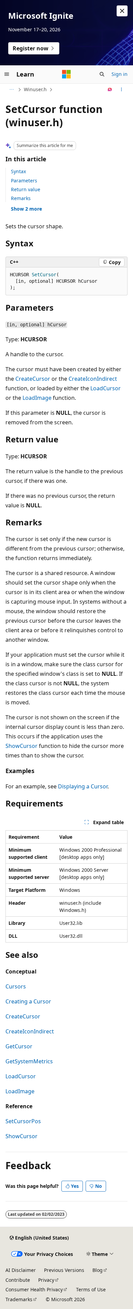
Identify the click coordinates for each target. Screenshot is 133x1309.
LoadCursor (105, 388)
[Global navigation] (7, 74)
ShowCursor (21, 746)
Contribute (17, 1280)
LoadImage (37, 398)
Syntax (18, 171)
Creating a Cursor (28, 1001)
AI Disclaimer (20, 1270)
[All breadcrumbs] (11, 89)
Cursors (15, 986)
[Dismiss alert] (122, 10)
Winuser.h (35, 89)
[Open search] (102, 74)
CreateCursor (32, 378)
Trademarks (18, 1299)
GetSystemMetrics (29, 1061)
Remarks (21, 198)
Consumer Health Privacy (34, 1289)
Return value (25, 189)
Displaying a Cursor (82, 786)
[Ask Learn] (110, 89)
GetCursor (18, 1046)
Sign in (120, 74)
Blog (97, 1270)
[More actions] (122, 89)
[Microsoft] (66, 74)
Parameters (24, 180)
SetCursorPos (23, 1121)
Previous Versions (64, 1270)
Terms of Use (91, 1289)
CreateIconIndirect (93, 378)
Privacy (46, 1280)
